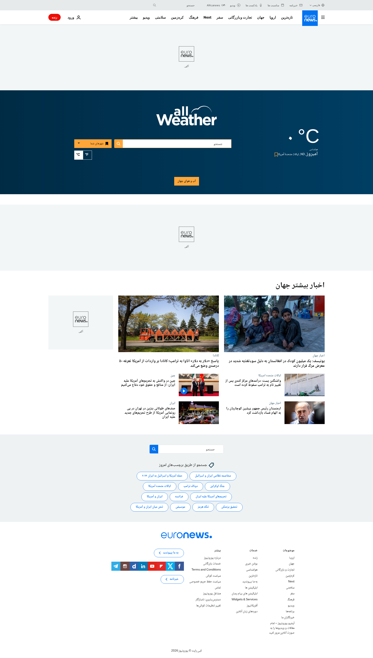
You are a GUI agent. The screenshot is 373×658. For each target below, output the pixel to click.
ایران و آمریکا (155, 496)
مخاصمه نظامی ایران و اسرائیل (213, 476)
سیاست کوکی (213, 576)
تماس (218, 587)
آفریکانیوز (252, 605)
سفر (220, 17)
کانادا (216, 355)
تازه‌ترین (287, 17)
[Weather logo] (186, 118)
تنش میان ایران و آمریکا (149, 507)
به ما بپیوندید (250, 581)
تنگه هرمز (203, 507)
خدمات (253, 551)
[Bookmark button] (275, 155)
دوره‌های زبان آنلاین (247, 611)
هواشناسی (252, 569)
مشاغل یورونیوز (212, 593)
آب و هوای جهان (186, 181)
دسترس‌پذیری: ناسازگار (208, 599)
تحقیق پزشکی (229, 507)
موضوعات (288, 551)
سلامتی (160, 17)
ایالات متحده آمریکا (159, 486)
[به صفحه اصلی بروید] (310, 18)
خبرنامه (174, 579)
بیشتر (217, 551)
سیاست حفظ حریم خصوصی (205, 581)
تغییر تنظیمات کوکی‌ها (208, 605)
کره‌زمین (177, 17)
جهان (260, 17)
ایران (172, 403)
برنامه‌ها (290, 611)
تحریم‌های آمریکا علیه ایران (211, 496)
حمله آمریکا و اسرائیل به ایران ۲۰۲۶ (162, 476)
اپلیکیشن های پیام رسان (245, 593)
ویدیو (146, 17)
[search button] (154, 5)
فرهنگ (193, 17)
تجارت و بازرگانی (240, 17)
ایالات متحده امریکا (269, 375)
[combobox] (176, 5)
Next (207, 17)
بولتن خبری (251, 564)
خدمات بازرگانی (212, 564)
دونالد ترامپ (190, 486)
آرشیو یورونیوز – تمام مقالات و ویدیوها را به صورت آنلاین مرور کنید (281, 628)
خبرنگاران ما (287, 617)
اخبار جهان (319, 355)
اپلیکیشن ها (251, 587)
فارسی (316, 5)
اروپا (273, 17)
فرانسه (179, 496)
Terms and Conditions (206, 569)
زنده (54, 17)
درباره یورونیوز (212, 558)
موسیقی (180, 507)
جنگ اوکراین (217, 486)
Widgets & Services (245, 599)
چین (173, 375)
